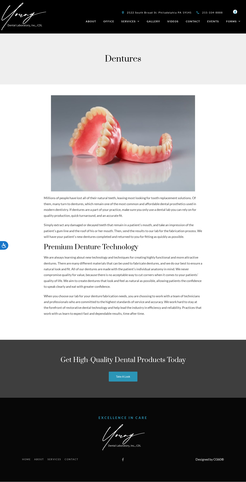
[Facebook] (235, 12)
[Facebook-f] (123, 459)
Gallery (153, 21)
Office (108, 21)
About (91, 21)
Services (128, 21)
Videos (173, 21)
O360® (218, 459)
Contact (193, 21)
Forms (231, 21)
